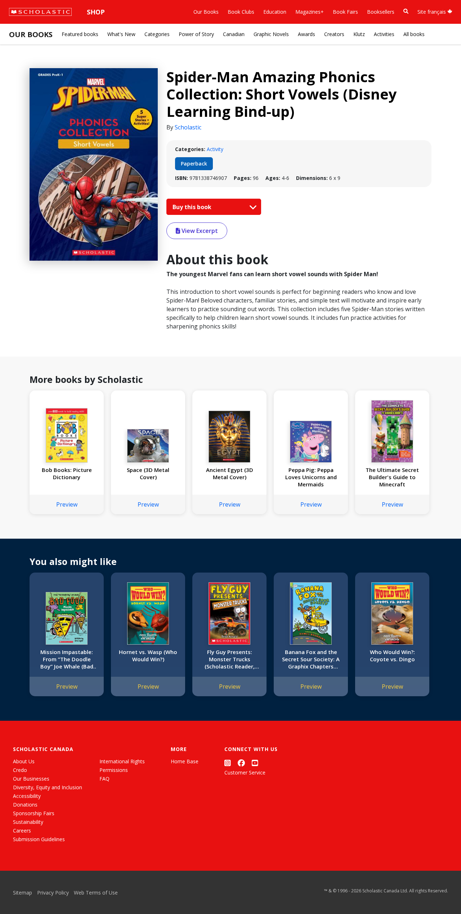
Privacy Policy (53, 892)
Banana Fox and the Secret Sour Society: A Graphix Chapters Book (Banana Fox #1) (311, 659)
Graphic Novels (271, 34)
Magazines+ (309, 11)
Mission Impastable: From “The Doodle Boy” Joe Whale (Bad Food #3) (66, 659)
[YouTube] (255, 763)
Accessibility (27, 795)
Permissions (113, 770)
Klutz (359, 34)
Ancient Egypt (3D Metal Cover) (229, 473)
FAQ (104, 778)
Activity (215, 149)
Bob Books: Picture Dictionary (67, 473)
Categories (157, 34)
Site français (432, 11)
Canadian (234, 34)
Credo (20, 770)
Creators (334, 34)
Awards (306, 34)
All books (414, 34)
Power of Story (196, 34)
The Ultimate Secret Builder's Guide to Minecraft (392, 477)
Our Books (206, 11)
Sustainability (28, 821)
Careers (22, 830)
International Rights (122, 761)
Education (274, 11)
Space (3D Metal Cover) (148, 473)
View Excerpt (199, 231)
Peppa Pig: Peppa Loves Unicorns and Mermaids (311, 477)
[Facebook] (241, 763)
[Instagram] (227, 763)
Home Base (184, 761)
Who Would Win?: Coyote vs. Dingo (392, 655)
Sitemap (22, 892)
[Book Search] (405, 11)
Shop (96, 12)
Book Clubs (241, 11)
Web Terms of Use (96, 892)
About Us (24, 761)
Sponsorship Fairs (33, 813)
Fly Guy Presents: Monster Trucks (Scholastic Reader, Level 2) (230, 659)
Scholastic (188, 127)
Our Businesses (31, 778)
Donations (25, 804)
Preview (66, 504)
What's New (121, 34)
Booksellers (380, 11)
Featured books (80, 34)
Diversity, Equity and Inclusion (47, 787)
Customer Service (244, 772)
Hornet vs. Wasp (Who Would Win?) (148, 655)
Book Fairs (345, 11)
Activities (384, 34)
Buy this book (193, 207)
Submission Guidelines (39, 839)
